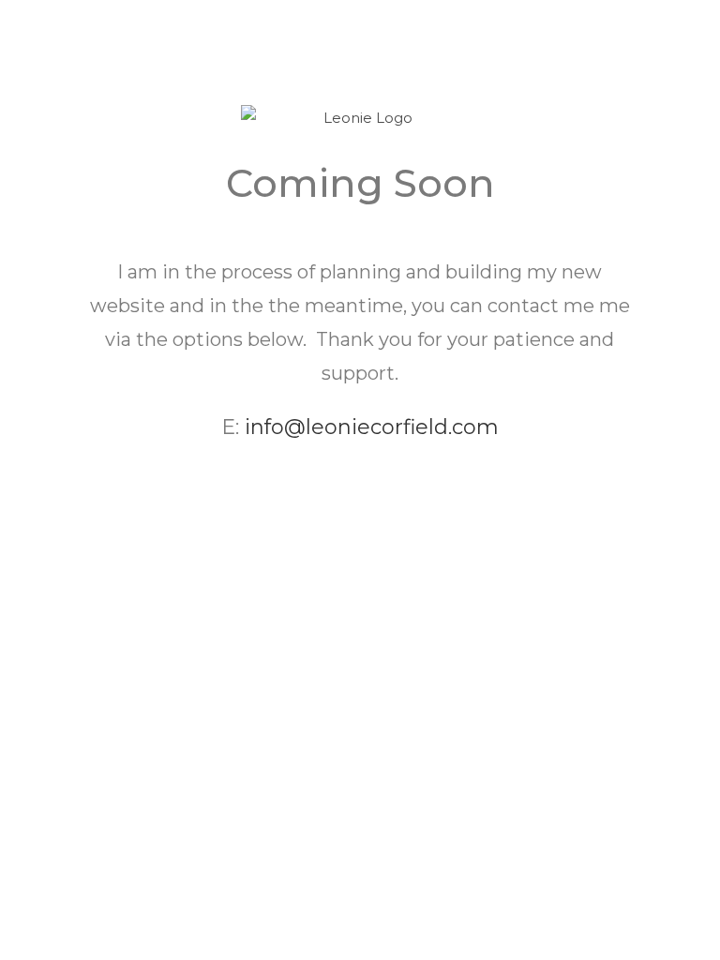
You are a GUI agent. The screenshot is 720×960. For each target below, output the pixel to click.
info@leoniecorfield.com (372, 427)
